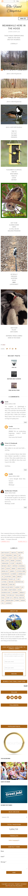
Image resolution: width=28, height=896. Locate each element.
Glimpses (17, 587)
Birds (14, 576)
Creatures (10, 581)
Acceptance (8, 576)
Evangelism (4, 584)
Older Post (22, 541)
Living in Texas (21, 568)
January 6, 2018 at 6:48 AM (14, 476)
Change (20, 557)
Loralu (11, 426)
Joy (2, 576)
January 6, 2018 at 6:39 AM (10, 445)
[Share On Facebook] (10, 349)
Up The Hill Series (20, 571)
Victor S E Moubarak (11, 443)
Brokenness (4, 579)
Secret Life (9, 597)
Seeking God (4, 571)
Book (15, 557)
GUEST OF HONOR (5, 782)
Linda (6, 402)
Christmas (20, 552)
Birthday (15, 565)
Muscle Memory (20, 595)
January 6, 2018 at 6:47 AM (14, 428)
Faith (7, 560)
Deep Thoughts (5, 552)
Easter (8, 568)
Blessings (21, 565)
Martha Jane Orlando (11, 491)
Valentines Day (5, 573)
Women (17, 600)
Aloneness (13, 573)
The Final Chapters (14, 9)
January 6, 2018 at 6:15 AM (10, 403)
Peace (2, 560)
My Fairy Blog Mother (17, 886)
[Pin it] (15, 349)
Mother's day (10, 595)
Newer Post (6, 541)
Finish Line (12, 584)
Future (12, 563)
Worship (23, 600)
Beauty (9, 565)
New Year (3, 565)
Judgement (15, 592)
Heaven (12, 560)
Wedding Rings (10, 600)
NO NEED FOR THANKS (6, 805)
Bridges (19, 576)
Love (2, 555)
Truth (10, 557)
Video (2, 600)
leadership (8, 603)
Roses (2, 597)
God (22, 587)
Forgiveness (9, 555)
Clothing (3, 581)
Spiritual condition (19, 597)
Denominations (19, 581)
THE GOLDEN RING (5, 758)
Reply (25, 422)
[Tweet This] (7, 349)
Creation (13, 552)
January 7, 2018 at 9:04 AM (10, 492)
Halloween (4, 589)
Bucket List (12, 579)
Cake (18, 579)
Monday (3, 595)
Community (4, 557)
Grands (13, 568)
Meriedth (22, 592)
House (19, 589)
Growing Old (21, 573)
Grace (15, 555)
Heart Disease (12, 589)
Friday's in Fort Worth (7, 587)
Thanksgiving (5, 563)
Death (3, 568)
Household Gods (5, 592)
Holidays (18, 560)
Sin (19, 555)
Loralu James (10, 884)
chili (2, 603)
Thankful (12, 571)
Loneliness (19, 563)
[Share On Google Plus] (13, 349)
